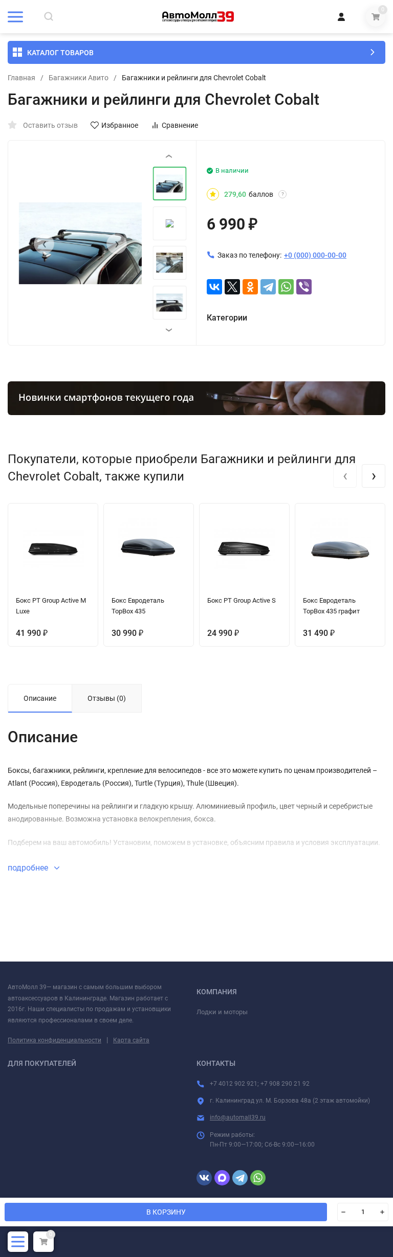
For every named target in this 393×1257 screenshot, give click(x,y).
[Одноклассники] (250, 286)
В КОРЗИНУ (166, 1212)
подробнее (29, 868)
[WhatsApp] (286, 286)
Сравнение (180, 125)
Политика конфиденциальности (54, 1040)
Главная (21, 77)
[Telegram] (268, 286)
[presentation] (44, 244)
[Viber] (304, 286)
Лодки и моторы (222, 1012)
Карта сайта (131, 1040)
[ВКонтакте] (214, 286)
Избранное (119, 125)
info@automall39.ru (238, 1117)
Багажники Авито (78, 77)
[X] (232, 286)
